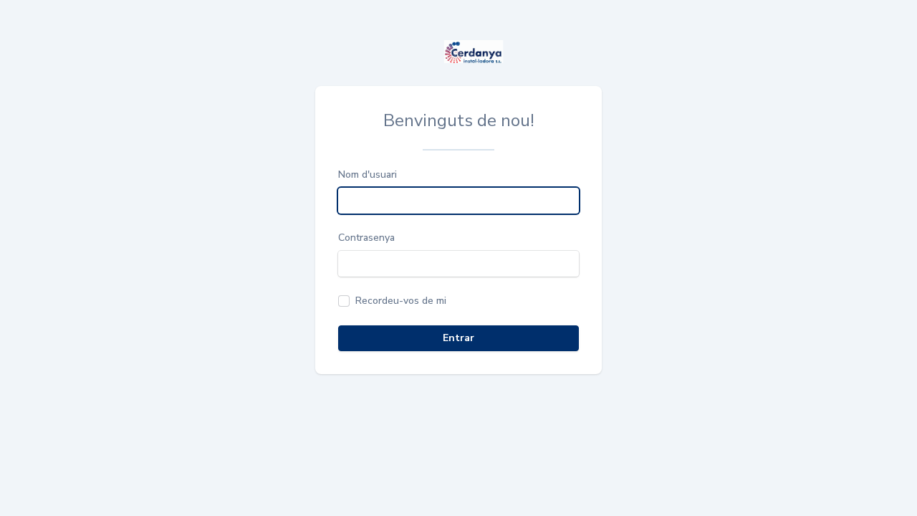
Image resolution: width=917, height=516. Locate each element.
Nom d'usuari (367, 174)
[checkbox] (392, 301)
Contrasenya (366, 237)
